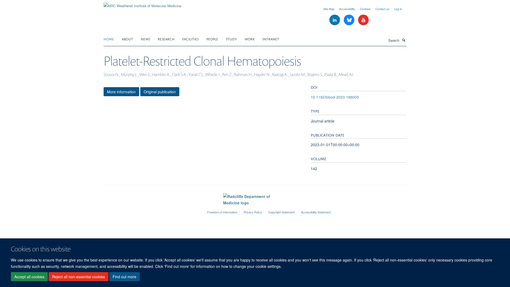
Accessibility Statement (316, 212)
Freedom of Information (222, 212)
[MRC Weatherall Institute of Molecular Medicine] (142, 3)
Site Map (328, 9)
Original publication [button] (160, 91)
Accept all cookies (29, 276)
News (145, 38)
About (127, 38)
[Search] (403, 40)
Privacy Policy (253, 212)
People (212, 38)
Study (231, 38)
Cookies (365, 9)
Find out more (124, 276)
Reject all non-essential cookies (78, 276)
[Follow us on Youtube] (363, 20)
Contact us (382, 9)
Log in (398, 9)
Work (250, 38)
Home (109, 38)
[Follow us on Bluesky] (349, 20)
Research (166, 38)
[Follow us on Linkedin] (335, 20)
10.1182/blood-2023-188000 (335, 97)
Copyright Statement (281, 212)
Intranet (270, 38)
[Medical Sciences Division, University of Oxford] (151, 210)
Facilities (190, 38)
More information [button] (121, 91)
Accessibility (347, 9)
